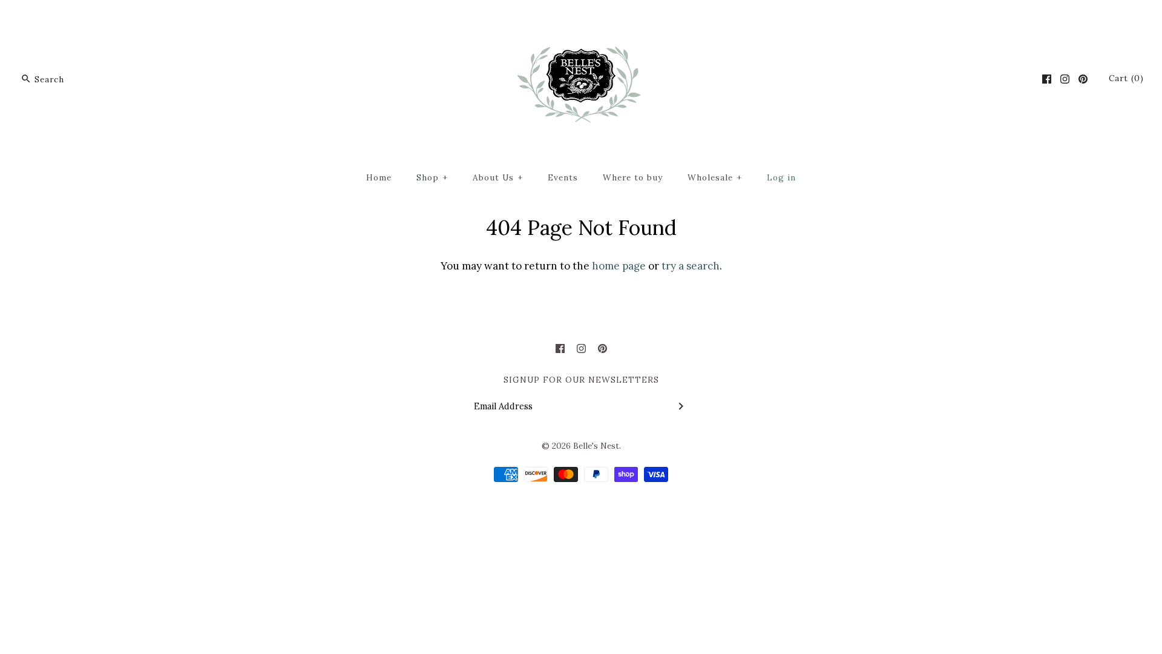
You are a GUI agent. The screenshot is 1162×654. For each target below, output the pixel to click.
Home (379, 177)
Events (563, 177)
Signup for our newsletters (581, 379)
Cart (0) (1126, 78)
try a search (690, 265)
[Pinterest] (1083, 79)
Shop (432, 177)
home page (619, 265)
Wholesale (715, 177)
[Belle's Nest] (581, 20)
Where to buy (633, 177)
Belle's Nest (596, 445)
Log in (781, 177)
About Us (498, 177)
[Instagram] (1064, 79)
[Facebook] (1046, 79)
